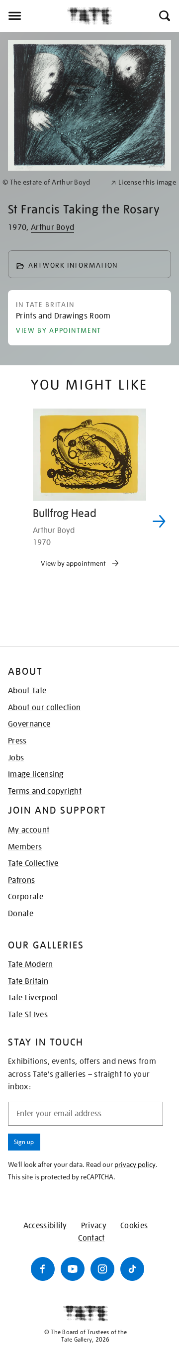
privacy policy (135, 1164)
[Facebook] (43, 1269)
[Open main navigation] (33, 16)
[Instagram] (102, 1269)
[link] (52, 182)
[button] (164, 15)
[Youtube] (73, 1269)
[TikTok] (132, 1269)
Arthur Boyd (53, 227)
